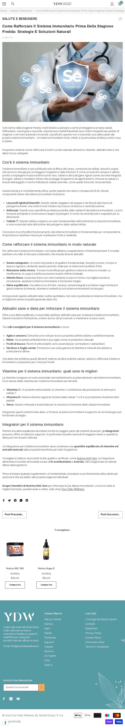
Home (3, 10)
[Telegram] (15, 500)
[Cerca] (13, 4)
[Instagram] (11, 698)
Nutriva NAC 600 (87, 458)
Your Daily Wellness (72, 489)
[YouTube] (18, 698)
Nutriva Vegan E (46, 568)
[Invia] (41, 687)
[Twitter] (9, 500)
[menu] (4, 4)
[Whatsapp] (21, 500)
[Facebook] (3, 500)
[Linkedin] (26, 500)
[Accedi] (112, 3)
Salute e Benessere (21, 10)
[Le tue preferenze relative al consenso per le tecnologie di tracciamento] (5, 723)
